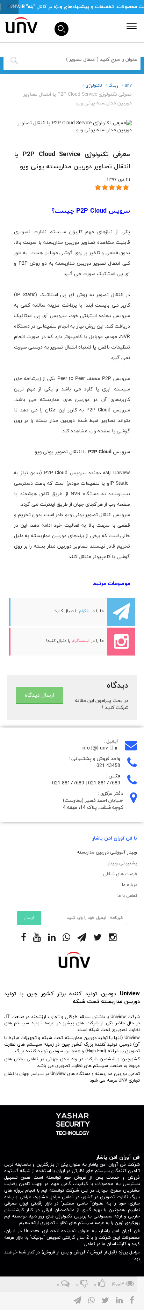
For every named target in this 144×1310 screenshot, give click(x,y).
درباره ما (129, 885)
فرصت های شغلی (120, 874)
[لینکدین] (55, 938)
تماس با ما (127, 896)
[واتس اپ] (70, 938)
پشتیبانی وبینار (122, 863)
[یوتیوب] (40, 938)
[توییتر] (101, 938)
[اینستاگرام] (116, 938)
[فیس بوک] (27, 938)
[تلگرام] (85, 938)
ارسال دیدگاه (39, 695)
